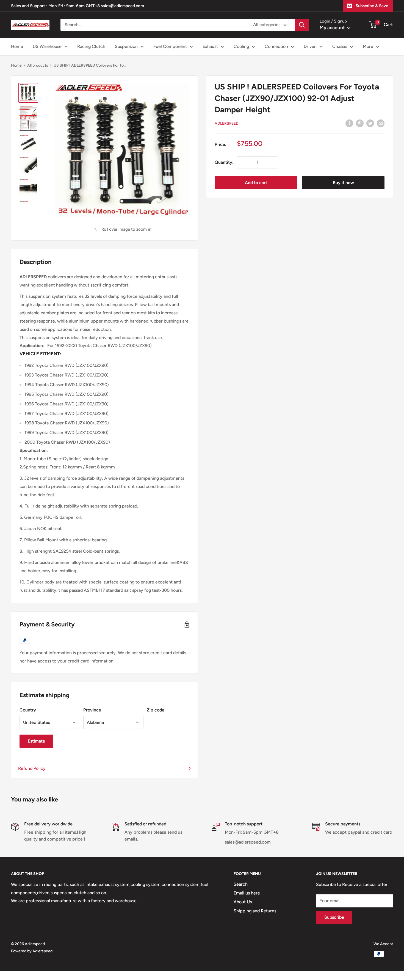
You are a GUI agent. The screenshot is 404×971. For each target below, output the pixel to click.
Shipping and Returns (255, 910)
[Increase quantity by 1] (272, 162)
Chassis (339, 46)
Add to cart (256, 182)
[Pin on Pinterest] (360, 123)
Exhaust (210, 46)
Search (241, 884)
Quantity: (224, 162)
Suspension (126, 46)
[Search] (302, 25)
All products (37, 65)
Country (28, 710)
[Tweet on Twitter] (370, 123)
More (368, 46)
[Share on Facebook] (349, 123)
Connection (276, 46)
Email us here (247, 893)
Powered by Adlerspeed (31, 951)
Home (17, 46)
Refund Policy (32, 768)
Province (92, 710)
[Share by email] (380, 123)
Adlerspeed (227, 123)
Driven (310, 46)
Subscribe (334, 917)
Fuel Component (170, 46)
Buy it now (343, 182)
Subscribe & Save (372, 5)
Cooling (241, 46)
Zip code (155, 710)
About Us (243, 901)
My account (333, 27)
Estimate (36, 741)
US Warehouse (47, 46)
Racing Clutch (91, 46)
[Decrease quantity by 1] (243, 162)
